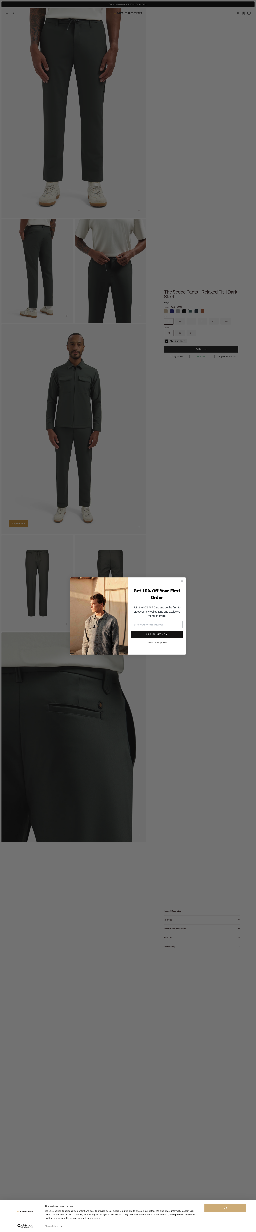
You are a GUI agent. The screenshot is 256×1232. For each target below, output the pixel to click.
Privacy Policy (161, 642)
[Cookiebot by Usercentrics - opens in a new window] (25, 1226)
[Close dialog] (182, 581)
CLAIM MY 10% (157, 635)
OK (225, 1208)
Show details (51, 1226)
